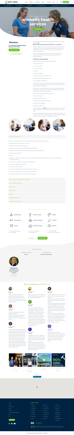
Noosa (57, 404)
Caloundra (33, 414)
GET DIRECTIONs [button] (16, 53)
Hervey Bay (46, 406)
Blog (9, 414)
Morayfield (46, 414)
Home (10, 402)
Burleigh (33, 412)
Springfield (58, 414)
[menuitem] (26, 2)
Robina (57, 410)
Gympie (45, 404)
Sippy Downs (58, 412)
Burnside (49, 44)
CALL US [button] (31, 238)
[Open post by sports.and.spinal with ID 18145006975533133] (30, 360)
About (10, 408)
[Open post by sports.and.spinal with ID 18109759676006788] (44, 360)
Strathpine (58, 416)
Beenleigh (33, 406)
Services (10, 404)
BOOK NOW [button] (38, 29)
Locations (10, 410)
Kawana (45, 410)
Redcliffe (57, 408)
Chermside (34, 416)
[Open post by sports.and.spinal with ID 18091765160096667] (58, 360)
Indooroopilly (46, 408)
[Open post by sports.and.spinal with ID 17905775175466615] (16, 360)
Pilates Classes (11, 406)
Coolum (33, 418)
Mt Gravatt (46, 416)
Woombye (40, 44)
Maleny (35, 44)
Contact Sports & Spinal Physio (14, 412)
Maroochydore (46, 412)
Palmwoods (59, 44)
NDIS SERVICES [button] (39, 423)
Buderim (33, 410)
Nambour (45, 418)
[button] (37, 387)
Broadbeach (34, 408)
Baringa (33, 404)
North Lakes (58, 406)
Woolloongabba (58, 418)
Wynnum (57, 420)
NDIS (10, 416)
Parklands (44, 44)
